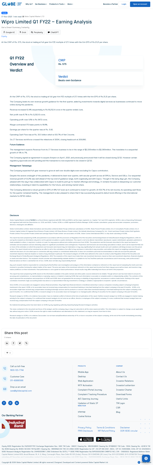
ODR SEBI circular (129, 430)
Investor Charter (124, 389)
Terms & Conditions (106, 427)
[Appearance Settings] (146, 458)
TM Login (120, 403)
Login (124, 4)
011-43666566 (16, 380)
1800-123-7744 (17, 370)
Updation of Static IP (88, 403)
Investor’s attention (125, 385)
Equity (4, 13)
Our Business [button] (40, 4)
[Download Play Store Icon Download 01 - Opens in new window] (104, 439)
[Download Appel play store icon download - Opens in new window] (86, 439)
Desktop (82, 376)
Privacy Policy (84, 427)
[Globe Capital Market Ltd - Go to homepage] (12, 4)
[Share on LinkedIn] (6, 343)
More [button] (70, 4)
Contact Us (121, 376)
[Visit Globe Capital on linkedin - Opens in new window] (17, 403)
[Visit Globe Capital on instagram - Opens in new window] (10, 403)
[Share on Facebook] (13, 343)
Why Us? (29, 4)
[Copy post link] (26, 343)
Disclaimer (125, 427)
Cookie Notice (84, 416)
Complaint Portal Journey (90, 389)
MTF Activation (85, 385)
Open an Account (140, 4)
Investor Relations (125, 381)
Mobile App (83, 372)
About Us (120, 372)
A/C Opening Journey (88, 398)
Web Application (85, 381)
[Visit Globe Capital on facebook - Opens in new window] (4, 403)
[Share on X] (19, 343)
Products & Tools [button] (56, 4)
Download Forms (124, 394)
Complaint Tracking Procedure (92, 394)
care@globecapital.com (21, 390)
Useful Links (122, 398)
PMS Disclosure (85, 430)
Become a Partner (110, 4)
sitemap (81, 411)
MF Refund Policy (106, 430)
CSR (118, 407)
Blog (118, 412)
